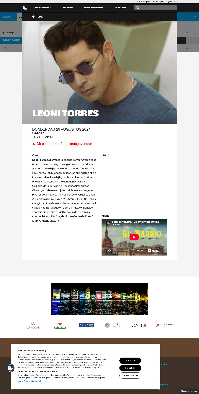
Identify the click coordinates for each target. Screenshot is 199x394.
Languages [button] (170, 1)
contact (155, 1)
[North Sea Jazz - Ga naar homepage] (24, 7)
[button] (36, 17)
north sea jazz (143, 1)
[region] (85, 367)
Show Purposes (130, 375)
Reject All (130, 368)
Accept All (130, 360)
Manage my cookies (189, 391)
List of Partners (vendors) (29, 381)
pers (162, 1)
